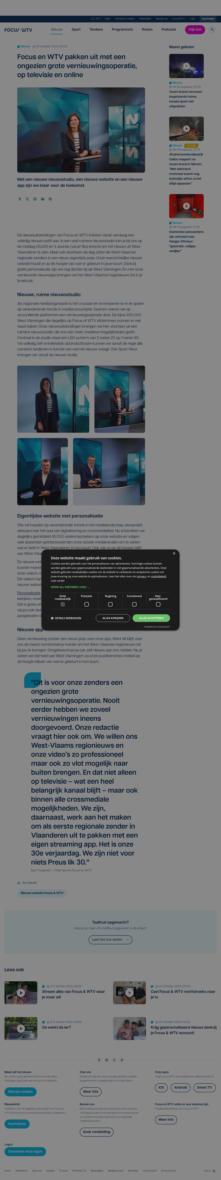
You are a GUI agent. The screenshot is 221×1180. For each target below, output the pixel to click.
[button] (110, 587)
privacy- (142, 576)
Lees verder (58, 580)
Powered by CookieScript (157, 627)
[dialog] (110, 590)
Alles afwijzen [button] (113, 618)
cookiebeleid (158, 576)
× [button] (174, 553)
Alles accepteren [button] (151, 618)
